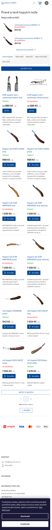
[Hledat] (33, 3)
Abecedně (6, 61)
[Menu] (46, 3)
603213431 (8, 465)
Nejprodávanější (41, 57)
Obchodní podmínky (8, 490)
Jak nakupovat (6, 497)
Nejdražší (29, 57)
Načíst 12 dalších (26, 392)
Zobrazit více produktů (24, 50)
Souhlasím (25, 524)
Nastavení (25, 516)
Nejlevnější (19, 57)
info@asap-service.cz (13, 462)
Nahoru (27, 410)
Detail (7, 111)
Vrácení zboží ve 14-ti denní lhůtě (13, 493)
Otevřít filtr (26, 69)
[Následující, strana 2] (26, 399)
